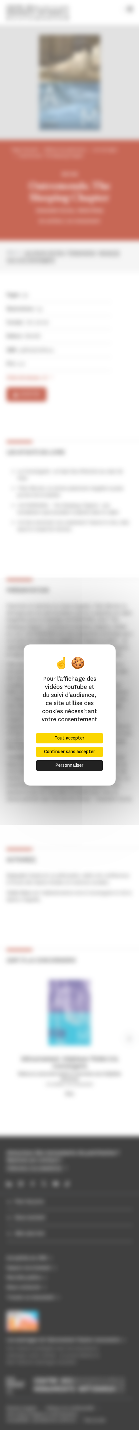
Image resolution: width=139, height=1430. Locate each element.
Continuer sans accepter (69, 752)
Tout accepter (69, 738)
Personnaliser (69, 765)
